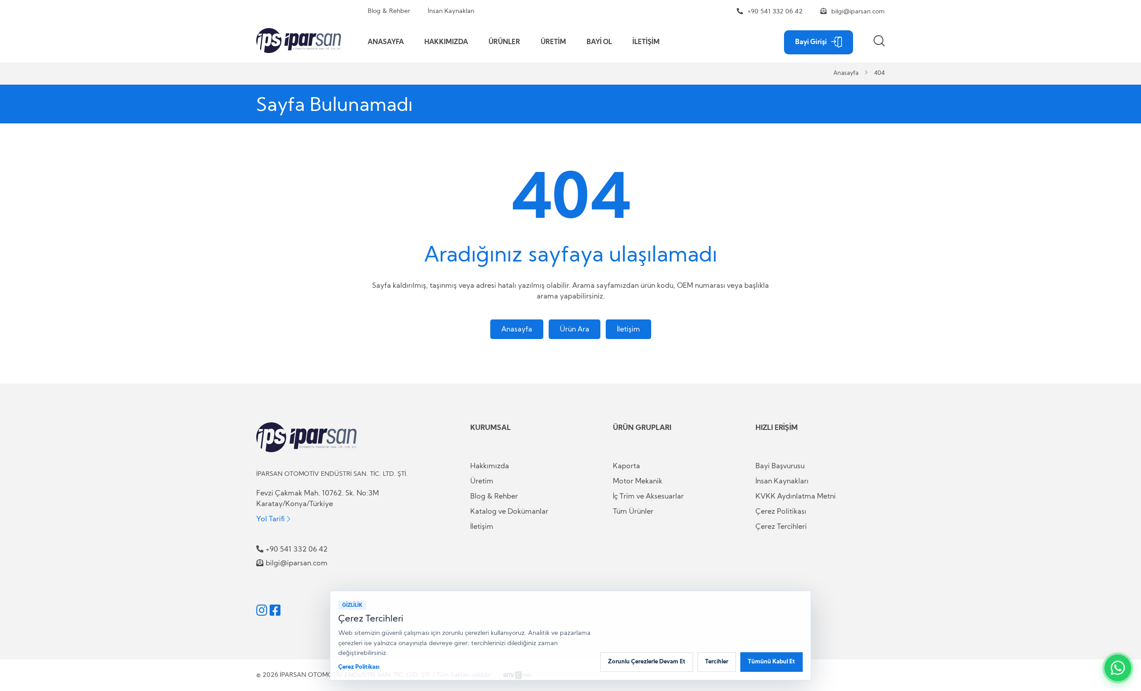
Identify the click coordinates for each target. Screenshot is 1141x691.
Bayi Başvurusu (779, 466)
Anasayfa (845, 73)
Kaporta (626, 466)
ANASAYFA (386, 42)
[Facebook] (275, 610)
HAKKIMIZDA (446, 42)
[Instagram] (261, 610)
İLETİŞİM (646, 42)
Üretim (481, 481)
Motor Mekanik (637, 481)
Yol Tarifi (270, 518)
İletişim (628, 329)
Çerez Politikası (780, 511)
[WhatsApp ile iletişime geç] (1117, 667)
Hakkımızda (489, 466)
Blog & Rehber (389, 11)
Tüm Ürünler (633, 511)
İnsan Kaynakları (451, 11)
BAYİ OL (599, 42)
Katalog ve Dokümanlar (509, 511)
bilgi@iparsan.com (858, 11)
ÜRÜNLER (504, 42)
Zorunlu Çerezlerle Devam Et (646, 662)
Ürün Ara (574, 329)
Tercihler (716, 662)
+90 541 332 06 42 (775, 11)
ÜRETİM (553, 42)
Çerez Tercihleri (781, 526)
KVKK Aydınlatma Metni (795, 496)
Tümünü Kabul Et (771, 662)
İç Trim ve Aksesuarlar (648, 496)
